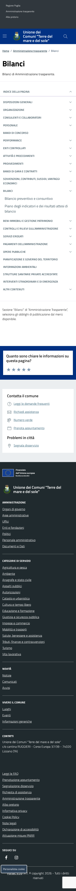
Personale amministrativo (18, 540)
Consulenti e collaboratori (22, 117)
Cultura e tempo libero (16, 604)
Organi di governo (13, 509)
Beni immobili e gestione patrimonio (28, 221)
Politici (6, 533)
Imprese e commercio (16, 623)
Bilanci (8, 191)
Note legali (9, 823)
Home (5, 51)
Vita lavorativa (11, 654)
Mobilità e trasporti (14, 629)
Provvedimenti (13, 163)
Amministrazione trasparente (20, 11)
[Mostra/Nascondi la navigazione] (4, 36)
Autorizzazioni (11, 592)
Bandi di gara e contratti (20, 171)
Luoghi (6, 709)
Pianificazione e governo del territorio (30, 259)
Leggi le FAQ (10, 773)
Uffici (5, 521)
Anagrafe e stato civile (16, 579)
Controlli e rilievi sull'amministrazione (30, 228)
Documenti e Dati (13, 546)
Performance (12, 140)
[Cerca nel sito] (65, 36)
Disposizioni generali (17, 102)
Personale (10, 125)
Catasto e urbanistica (16, 598)
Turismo (7, 648)
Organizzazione (13, 110)
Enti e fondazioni (13, 527)
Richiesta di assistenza (17, 792)
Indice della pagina (16, 92)
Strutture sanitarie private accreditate (30, 274)
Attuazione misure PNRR (18, 835)
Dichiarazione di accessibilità (20, 829)
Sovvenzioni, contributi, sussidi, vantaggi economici (31, 181)
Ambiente (8, 573)
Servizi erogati (13, 236)
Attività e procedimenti (18, 156)
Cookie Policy (10, 817)
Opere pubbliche (14, 252)
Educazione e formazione (18, 610)
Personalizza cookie (14, 869)
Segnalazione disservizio (18, 786)
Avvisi (6, 687)
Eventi (6, 715)
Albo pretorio (12, 17)
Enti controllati (14, 148)
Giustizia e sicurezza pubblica (20, 617)
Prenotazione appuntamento (21, 779)
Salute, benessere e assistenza (22, 635)
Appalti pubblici (12, 586)
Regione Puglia (13, 5)
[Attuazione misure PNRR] (38, 473)
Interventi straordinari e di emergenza (30, 281)
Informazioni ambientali (20, 267)
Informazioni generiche (17, 721)
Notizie (6, 675)
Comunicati (9, 681)
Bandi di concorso (15, 133)
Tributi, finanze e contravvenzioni (23, 641)
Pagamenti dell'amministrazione (25, 244)
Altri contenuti (13, 289)
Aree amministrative (15, 515)
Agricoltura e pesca (14, 567)
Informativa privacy (14, 810)
